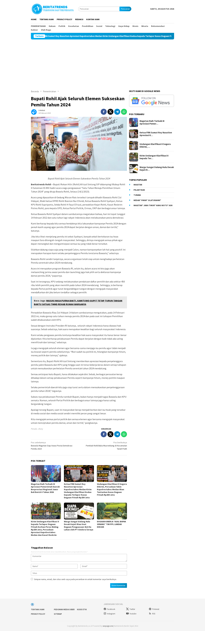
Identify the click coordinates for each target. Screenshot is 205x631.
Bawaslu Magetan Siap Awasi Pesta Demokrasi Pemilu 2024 (51, 445)
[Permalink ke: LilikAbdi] (34, 111)
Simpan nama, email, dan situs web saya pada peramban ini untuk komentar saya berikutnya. (75, 579)
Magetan (138, 185)
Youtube (133, 613)
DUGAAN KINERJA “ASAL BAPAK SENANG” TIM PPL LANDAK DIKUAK (111, 524)
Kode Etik (82, 609)
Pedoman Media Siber (64, 609)
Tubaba (137, 195)
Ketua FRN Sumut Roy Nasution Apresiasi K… (156, 134)
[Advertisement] (102, 62)
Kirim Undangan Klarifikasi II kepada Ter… (154, 157)
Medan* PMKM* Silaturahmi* (147, 200)
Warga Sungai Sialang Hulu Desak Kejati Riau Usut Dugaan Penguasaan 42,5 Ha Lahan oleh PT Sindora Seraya (78, 525)
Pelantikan (139, 190)
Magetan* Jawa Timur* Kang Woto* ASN (153, 205)
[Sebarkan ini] (104, 112)
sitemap (58, 614)
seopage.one (108, 626)
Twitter (132, 609)
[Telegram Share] (117, 112)
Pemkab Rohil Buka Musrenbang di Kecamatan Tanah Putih (106, 445)
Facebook (111, 609)
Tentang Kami (37, 609)
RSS (153, 613)
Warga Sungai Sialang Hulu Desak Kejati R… (157, 168)
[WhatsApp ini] (124, 112)
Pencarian (125, 8)
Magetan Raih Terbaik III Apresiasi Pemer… (152, 122)
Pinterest (155, 609)
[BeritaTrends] (52, 8)
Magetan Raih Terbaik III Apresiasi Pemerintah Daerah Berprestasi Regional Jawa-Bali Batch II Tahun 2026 (45, 488)
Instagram (111, 613)
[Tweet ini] (110, 112)
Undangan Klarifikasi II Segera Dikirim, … (155, 145)
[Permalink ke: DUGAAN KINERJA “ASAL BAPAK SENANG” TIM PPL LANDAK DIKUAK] (112, 511)
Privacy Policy (38, 614)
